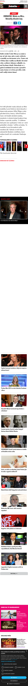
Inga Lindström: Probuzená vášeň (21, 613)
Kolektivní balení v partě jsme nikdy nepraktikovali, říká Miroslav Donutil (11, 548)
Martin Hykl (13, 153)
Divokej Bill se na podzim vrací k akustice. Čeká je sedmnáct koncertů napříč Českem (21, 642)
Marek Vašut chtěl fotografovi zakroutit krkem (14, 490)
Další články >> (14, 573)
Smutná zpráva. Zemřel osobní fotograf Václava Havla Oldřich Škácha (12, 430)
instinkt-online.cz (21, 646)
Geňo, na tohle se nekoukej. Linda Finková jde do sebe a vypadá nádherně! (14, 470)
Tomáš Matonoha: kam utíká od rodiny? (9, 220)
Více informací (14, 659)
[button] (14, 661)
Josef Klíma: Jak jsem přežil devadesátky (21, 623)
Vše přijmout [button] (14, 677)
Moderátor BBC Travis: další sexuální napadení (11, 509)
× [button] (26, 651)
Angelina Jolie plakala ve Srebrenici (11, 528)
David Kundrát (6, 153)
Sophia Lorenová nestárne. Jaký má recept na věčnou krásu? (14, 369)
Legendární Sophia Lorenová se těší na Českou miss (12, 568)
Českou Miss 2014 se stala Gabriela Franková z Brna (13, 389)
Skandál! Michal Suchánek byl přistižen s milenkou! (12, 410)
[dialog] (14, 668)
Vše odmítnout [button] (14, 680)
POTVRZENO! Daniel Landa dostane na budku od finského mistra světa (14, 450)
